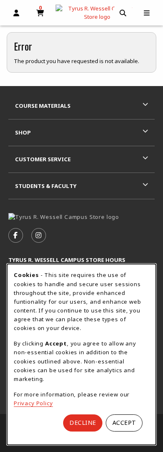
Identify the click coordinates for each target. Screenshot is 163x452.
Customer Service (43, 159)
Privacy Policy (33, 403)
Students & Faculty (45, 186)
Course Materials (43, 105)
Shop (23, 132)
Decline (82, 423)
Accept (124, 423)
